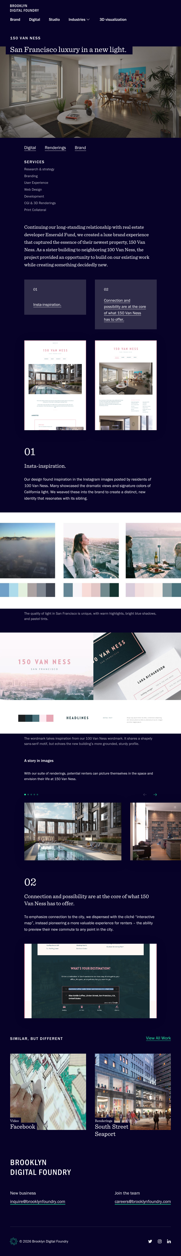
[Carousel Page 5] (37, 794)
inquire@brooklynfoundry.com (37, 1201)
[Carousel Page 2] (28, 794)
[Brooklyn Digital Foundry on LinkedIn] (169, 1241)
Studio (54, 19)
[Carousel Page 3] (31, 794)
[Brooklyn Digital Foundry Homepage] (24, 8)
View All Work (158, 1038)
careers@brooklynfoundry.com (143, 1201)
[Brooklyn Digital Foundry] (41, 1168)
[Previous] (145, 795)
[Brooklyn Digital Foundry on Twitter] (150, 1241)
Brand (15, 19)
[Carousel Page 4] (34, 794)
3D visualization (113, 19)
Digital (34, 19)
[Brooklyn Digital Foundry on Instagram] (160, 1241)
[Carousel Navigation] (149, 795)
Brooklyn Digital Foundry (50, 1241)
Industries (77, 19)
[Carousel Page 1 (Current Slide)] (25, 794)
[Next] (155, 795)
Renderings (55, 147)
